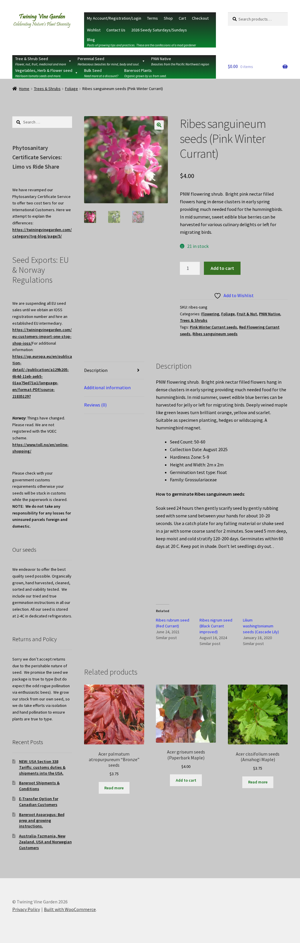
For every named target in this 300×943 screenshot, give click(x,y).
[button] (159, 125)
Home (24, 88)
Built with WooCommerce (70, 909)
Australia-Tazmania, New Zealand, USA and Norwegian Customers (45, 841)
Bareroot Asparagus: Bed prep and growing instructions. (41, 820)
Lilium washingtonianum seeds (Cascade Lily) (261, 625)
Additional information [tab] (107, 387)
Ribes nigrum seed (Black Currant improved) (216, 625)
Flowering (210, 313)
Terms (152, 18)
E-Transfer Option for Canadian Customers (38, 801)
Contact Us (115, 30)
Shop (168, 18)
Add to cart (222, 268)
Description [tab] (96, 370)
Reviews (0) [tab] (95, 405)
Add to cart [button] (186, 780)
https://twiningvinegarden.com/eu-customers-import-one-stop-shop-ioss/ (42, 336)
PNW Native (269, 313)
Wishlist (93, 30)
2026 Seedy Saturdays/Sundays (159, 30)
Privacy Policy (26, 909)
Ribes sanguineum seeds (215, 333)
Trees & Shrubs (47, 88)
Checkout (200, 18)
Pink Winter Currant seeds (213, 327)
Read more (114, 787)
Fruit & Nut (247, 313)
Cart (182, 18)
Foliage (71, 88)
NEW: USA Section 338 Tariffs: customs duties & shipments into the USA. (42, 767)
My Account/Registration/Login (114, 18)
